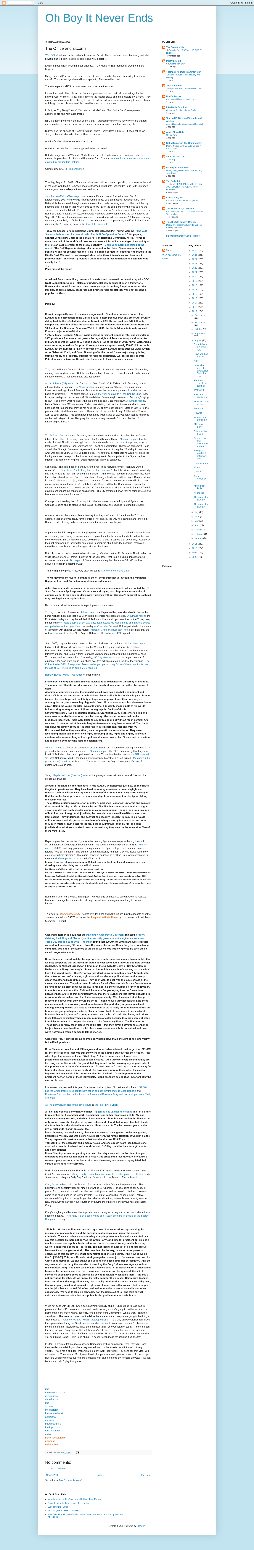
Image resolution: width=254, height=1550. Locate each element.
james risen (51, 1396)
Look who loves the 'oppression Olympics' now (201, 370)
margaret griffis (53, 1423)
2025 (195, 255)
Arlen (196, 361)
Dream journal (201, 463)
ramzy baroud (52, 1430)
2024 (195, 259)
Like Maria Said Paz (176, 107)
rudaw (48, 1434)
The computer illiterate (201, 498)
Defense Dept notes (60, 435)
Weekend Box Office (58, 1507)
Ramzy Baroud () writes (64, 674)
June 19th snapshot (96, 224)
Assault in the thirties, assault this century (68, 1503)
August (198, 340)
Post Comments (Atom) (70, 1480)
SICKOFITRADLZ (175, 156)
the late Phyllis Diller (106, 1104)
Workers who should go (200, 418)
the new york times (55, 1392)
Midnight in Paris (199, 487)
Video (197, 467)
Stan (168, 250)
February (199, 534)
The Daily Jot (173, 181)
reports (76, 560)
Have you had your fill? (201, 355)
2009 (195, 552)
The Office (51, 55)
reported (101, 626)
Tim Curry (170, 159)
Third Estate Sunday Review (181, 222)
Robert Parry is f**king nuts (200, 347)
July (196, 512)
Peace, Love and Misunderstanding (201, 442)
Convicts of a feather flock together (182, 200)
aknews (49, 1406)
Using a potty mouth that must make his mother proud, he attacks (107, 1174)
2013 (195, 307)
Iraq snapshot (76, 168)
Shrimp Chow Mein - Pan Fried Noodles (184, 88)
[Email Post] (77, 1452)
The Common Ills (175, 47)
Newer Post (52, 1475)
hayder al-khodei (54, 1413)
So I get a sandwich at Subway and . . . (200, 454)
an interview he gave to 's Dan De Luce (117, 394)
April (197, 525)
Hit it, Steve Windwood (201, 395)
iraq (47, 1389)
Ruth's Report (173, 96)
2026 (195, 250)
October (198, 329)
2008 (195, 557)
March (197, 529)
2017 (195, 289)
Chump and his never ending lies (181, 99)
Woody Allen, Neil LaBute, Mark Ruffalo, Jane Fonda (74, 1499)
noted (104, 657)
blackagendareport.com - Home (183, 236)
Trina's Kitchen (174, 85)
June (197, 516)
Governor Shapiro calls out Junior (181, 110)
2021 (195, 272)
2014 (195, 302)
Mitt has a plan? (199, 425)
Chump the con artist (175, 64)
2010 (195, 548)
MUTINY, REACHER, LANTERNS (65, 1510)
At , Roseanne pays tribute (68, 1104)
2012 (195, 311)
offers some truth (115, 570)
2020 (195, 276)
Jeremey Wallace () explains (85, 1319)
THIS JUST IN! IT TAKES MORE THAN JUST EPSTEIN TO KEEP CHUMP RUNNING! (184, 187)
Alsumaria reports (135, 400)
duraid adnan (52, 1399)
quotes (85, 387)
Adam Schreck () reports (60, 383)
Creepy (197, 471)
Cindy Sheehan (53, 1184)
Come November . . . (201, 479)
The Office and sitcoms (201, 403)
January (198, 538)
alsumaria (50, 1416)
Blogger (140, 1526)
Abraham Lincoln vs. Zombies (201, 383)
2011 (195, 543)
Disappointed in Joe (201, 432)
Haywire (198, 413)
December (199, 315)
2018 (195, 285)
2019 (195, 281)
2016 (195, 294)
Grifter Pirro (171, 135)
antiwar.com (51, 1420)
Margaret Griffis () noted (110, 629)
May (196, 521)
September (200, 333)
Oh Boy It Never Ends (99, 18)
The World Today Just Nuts (180, 208)
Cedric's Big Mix (175, 197)
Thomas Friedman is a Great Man (183, 72)
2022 (195, 268)
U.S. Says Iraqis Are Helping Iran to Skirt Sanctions (83, 470)
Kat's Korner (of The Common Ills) (184, 143)
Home (99, 1475)
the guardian (51, 1409)
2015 (195, 298)
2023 (195, 263)
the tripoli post (52, 1427)
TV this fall (199, 390)
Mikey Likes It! (173, 61)
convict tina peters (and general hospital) (184, 124)
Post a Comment (58, 1468)
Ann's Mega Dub (175, 132)
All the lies (199, 493)
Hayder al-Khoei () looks (71, 775)
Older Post (145, 1475)
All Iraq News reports (135, 643)
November (199, 322)
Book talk (198, 408)
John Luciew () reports (64, 196)
